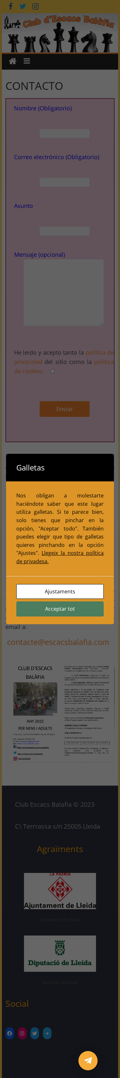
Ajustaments (60, 591)
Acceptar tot (60, 608)
